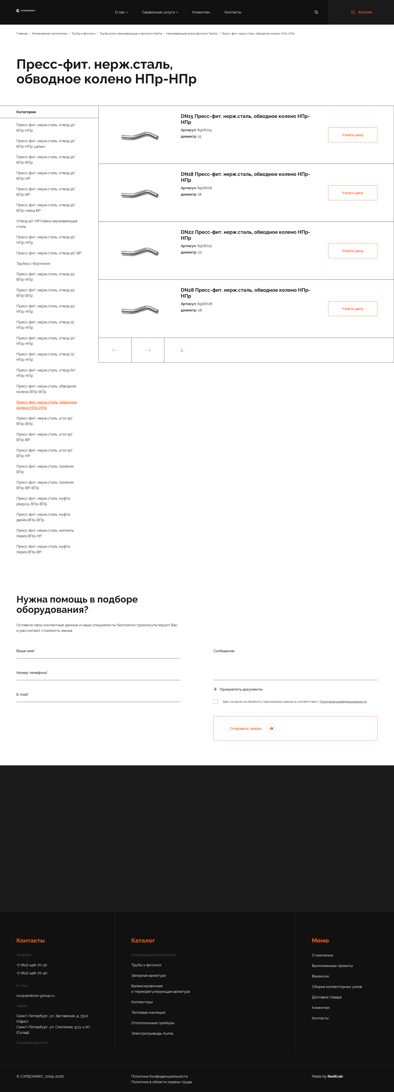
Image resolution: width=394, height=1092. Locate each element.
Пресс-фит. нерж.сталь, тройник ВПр (45, 469)
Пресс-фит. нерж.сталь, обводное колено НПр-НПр (258, 33)
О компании (322, 955)
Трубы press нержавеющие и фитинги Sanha (131, 33)
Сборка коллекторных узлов (337, 986)
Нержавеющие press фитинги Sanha (191, 33)
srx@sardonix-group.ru (35, 995)
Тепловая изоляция (148, 1012)
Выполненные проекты (332, 965)
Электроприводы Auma (152, 1033)
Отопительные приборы (152, 1023)
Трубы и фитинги (83, 33)
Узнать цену (353, 135)
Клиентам (201, 12)
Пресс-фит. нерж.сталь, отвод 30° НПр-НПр (45, 341)
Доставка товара (327, 997)
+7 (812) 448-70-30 (31, 965)
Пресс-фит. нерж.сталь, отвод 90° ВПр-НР (46, 176)
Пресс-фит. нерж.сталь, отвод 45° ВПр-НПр (45, 277)
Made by (327, 1076)
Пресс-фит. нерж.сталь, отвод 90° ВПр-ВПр (46, 160)
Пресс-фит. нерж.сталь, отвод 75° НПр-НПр (45, 357)
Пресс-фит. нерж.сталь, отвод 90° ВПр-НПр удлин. (46, 144)
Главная (21, 33)
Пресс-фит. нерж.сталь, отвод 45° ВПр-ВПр (45, 293)
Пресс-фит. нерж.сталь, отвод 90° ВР (48, 253)
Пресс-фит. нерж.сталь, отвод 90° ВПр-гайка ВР (46, 208)
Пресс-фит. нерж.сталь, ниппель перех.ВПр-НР (45, 533)
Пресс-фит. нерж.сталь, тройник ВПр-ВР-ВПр (45, 485)
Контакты (233, 12)
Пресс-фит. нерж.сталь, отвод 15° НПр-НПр (45, 325)
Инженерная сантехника (49, 33)
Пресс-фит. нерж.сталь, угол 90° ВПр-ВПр (44, 421)
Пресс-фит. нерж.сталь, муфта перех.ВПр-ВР (43, 549)
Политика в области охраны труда (161, 1082)
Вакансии (320, 976)
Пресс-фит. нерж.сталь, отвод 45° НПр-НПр (45, 309)
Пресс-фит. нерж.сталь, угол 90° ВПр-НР (44, 453)
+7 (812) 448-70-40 (31, 973)
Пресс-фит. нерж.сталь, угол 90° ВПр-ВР (44, 437)
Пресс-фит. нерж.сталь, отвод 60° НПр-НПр (46, 373)
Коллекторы (142, 1002)
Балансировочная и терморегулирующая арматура (160, 989)
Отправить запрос (246, 728)
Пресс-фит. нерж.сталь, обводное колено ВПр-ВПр (46, 389)
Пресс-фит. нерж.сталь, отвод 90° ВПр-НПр (46, 128)
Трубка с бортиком (33, 263)
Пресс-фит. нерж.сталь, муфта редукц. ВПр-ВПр (43, 501)
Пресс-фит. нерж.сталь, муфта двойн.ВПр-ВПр (43, 517)
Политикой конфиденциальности (343, 701)
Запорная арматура (148, 975)
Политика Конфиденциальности (159, 1076)
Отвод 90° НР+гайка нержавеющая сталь (46, 224)
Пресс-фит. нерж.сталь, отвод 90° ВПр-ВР (46, 192)
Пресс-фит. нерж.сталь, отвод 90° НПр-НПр (46, 240)
